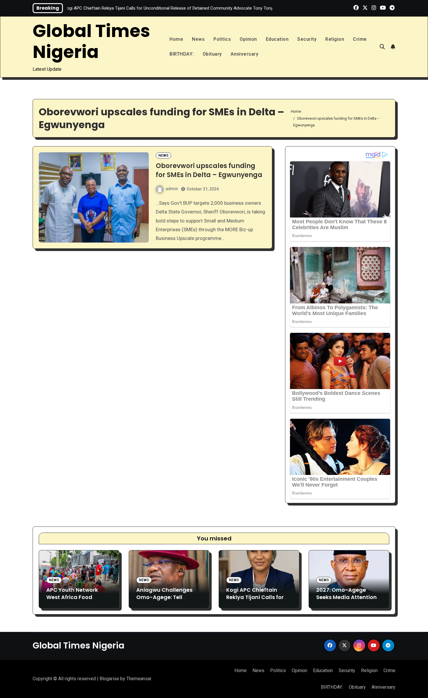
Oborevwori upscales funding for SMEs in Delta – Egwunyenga (209, 170)
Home (176, 39)
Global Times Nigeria (91, 41)
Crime (360, 39)
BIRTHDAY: (181, 54)
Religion (334, 39)
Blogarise (109, 678)
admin (172, 188)
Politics (222, 39)
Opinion (248, 39)
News (198, 39)
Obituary (212, 54)
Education (277, 39)
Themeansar (138, 678)
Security (306, 39)
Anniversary (245, 54)
